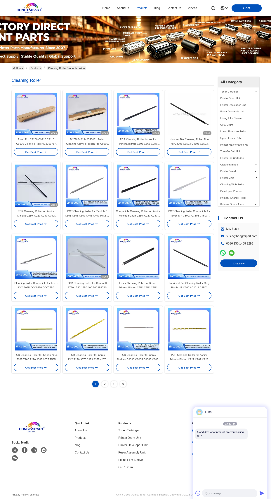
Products (35, 68)
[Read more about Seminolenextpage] (114, 384)
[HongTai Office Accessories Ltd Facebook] (24, 450)
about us (123, 8)
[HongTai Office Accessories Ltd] (29, 8)
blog (157, 8)
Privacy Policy (20, 494)
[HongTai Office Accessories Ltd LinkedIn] (34, 450)
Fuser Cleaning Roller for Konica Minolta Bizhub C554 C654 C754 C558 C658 (138, 287)
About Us (81, 430)
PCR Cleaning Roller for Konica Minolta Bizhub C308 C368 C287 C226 (138, 144)
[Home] (32, 431)
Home (106, 8)
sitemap (34, 494)
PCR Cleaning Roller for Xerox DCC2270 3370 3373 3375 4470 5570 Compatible (87, 359)
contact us (174, 8)
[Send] (262, 493)
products (141, 8)
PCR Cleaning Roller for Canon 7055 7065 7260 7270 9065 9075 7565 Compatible (36, 359)
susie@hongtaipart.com (241, 236)
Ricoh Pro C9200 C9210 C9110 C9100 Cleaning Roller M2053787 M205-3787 (36, 144)
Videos (192, 8)
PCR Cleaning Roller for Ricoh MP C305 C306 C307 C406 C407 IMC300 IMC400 (87, 215)
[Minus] (262, 412)
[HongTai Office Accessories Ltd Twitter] (15, 450)
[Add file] (198, 493)
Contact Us (82, 452)
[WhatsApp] (223, 253)
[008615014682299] (43, 450)
